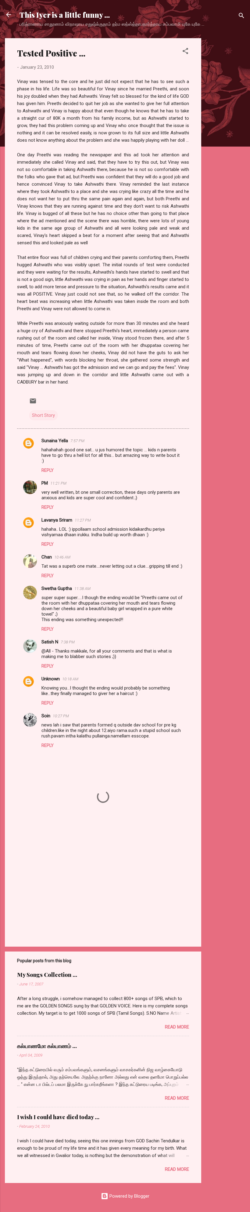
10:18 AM (70, 679)
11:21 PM (58, 483)
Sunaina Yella (54, 440)
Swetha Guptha (56, 588)
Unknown (50, 679)
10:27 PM (61, 716)
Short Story (43, 415)
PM (44, 483)
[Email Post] (33, 403)
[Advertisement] (225, 129)
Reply (47, 470)
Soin (45, 716)
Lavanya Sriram (56, 520)
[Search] (241, 16)
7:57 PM (77, 441)
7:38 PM (68, 642)
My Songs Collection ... (47, 974)
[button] (185, 52)
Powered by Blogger (128, 1196)
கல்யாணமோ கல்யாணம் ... (47, 1046)
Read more (177, 1027)
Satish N (49, 642)
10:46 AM (62, 557)
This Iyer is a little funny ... (65, 15)
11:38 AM (82, 588)
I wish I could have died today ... (58, 1117)
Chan (46, 557)
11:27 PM (83, 520)
